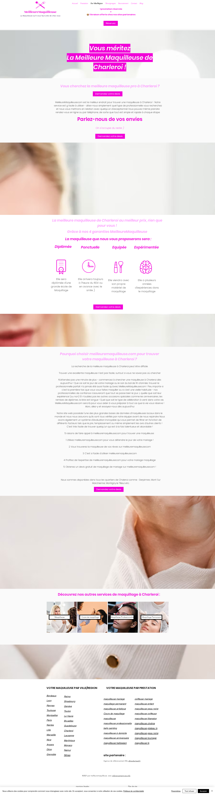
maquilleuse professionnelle (118, 723)
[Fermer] (212, 791)
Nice (49, 739)
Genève (68, 706)
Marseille (51, 735)
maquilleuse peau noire (146, 708)
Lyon (49, 700)
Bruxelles (68, 721)
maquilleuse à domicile (115, 733)
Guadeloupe (70, 725)
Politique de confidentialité (133, 791)
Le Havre (68, 716)
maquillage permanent (115, 704)
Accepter (203, 791)
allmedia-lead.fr (134, 761)
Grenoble (51, 754)
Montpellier (52, 715)
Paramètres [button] (176, 791)
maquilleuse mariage (114, 699)
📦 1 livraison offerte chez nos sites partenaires (111, 14)
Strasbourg (69, 701)
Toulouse (51, 710)
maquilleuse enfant (144, 704)
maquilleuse (110, 718)
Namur (67, 750)
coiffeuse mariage (144, 699)
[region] (62, 617)
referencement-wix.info (121, 776)
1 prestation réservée (111, 9)
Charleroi (68, 730)
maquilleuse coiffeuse (146, 713)
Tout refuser (189, 791)
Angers (50, 744)
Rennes (50, 705)
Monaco (68, 745)
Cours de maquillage (114, 713)
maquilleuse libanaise (146, 718)
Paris (49, 720)
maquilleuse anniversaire (116, 738)
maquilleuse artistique (115, 708)
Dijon (49, 749)
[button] (134, 3)
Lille (49, 730)
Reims (67, 696)
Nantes (50, 725)
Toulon (67, 711)
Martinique (69, 740)
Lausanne (69, 735)
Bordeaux (51, 695)
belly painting (110, 728)
